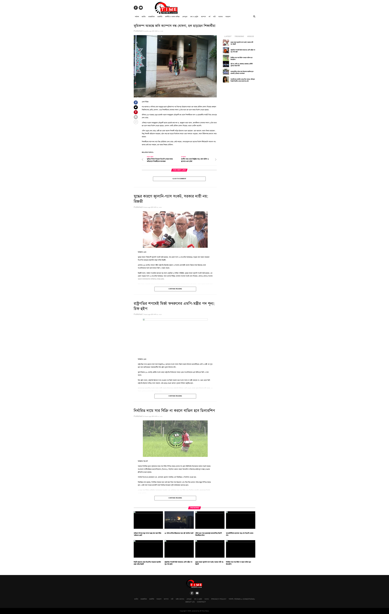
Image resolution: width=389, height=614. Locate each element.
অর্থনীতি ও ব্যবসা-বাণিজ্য (172, 17)
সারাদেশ (227, 17)
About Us (190, 602)
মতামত (220, 17)
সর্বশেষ (137, 17)
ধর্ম (209, 17)
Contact (201, 602)
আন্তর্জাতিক (151, 17)
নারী (214, 17)
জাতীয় (143, 17)
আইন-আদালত (180, 599)
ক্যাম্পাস (203, 17)
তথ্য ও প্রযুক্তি (194, 17)
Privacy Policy (218, 599)
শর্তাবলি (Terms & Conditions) (242, 599)
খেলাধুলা (184, 17)
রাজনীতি (159, 17)
